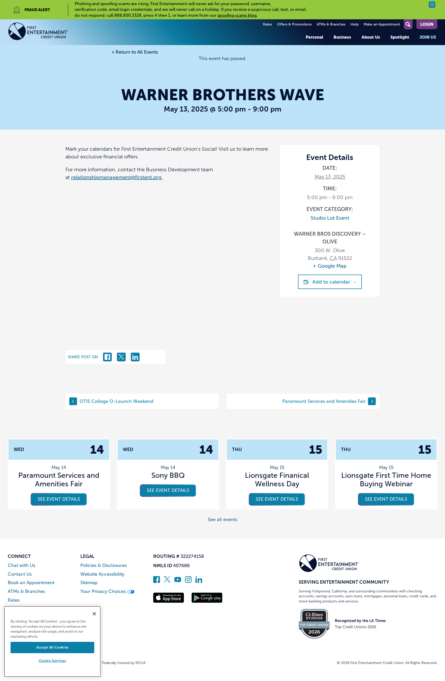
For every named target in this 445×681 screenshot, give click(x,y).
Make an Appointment (382, 24)
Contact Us (20, 574)
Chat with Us (21, 565)
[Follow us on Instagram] (188, 581)
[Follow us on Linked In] (198, 581)
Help (354, 24)
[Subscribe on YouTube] (177, 581)
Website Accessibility (102, 574)
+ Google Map (330, 266)
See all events (222, 519)
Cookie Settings (52, 661)
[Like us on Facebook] (156, 581)
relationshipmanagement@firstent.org (117, 177)
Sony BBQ (168, 475)
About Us (371, 37)
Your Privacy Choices (103, 591)
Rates (267, 24)
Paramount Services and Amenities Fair (323, 401)
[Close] (94, 613)
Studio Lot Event (330, 218)
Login (426, 24)
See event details (59, 499)
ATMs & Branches (331, 24)
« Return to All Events (135, 52)
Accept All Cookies (52, 647)
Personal (314, 37)
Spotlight (399, 37)
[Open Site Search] (408, 24)
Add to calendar (331, 282)
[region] (52, 641)
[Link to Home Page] (38, 32)
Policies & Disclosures (103, 565)
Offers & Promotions (294, 24)
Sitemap (89, 582)
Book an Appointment (31, 582)
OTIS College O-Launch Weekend (116, 401)
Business (342, 37)
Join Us (428, 37)
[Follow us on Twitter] (167, 581)
